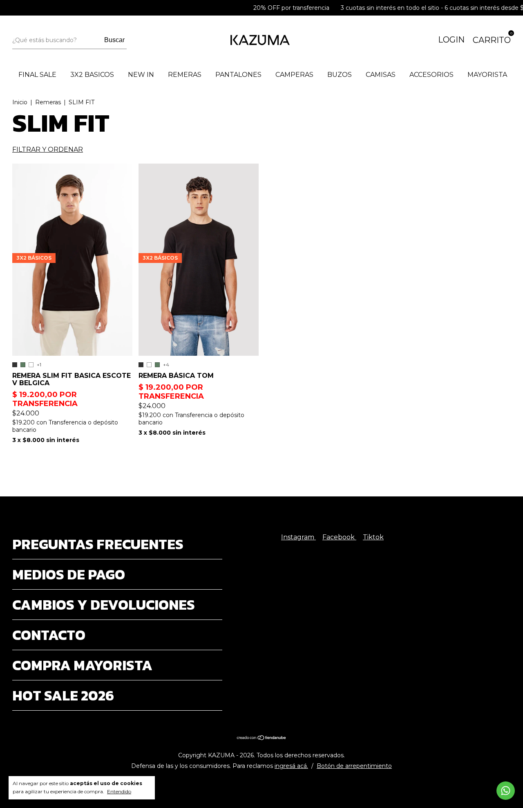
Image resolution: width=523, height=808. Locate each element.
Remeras (48, 102)
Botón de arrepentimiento (354, 766)
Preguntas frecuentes (97, 544)
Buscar (114, 39)
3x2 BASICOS (92, 75)
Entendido (119, 791)
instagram (298, 537)
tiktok (373, 537)
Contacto (48, 635)
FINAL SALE (37, 75)
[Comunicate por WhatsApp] (505, 790)
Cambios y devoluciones (103, 604)
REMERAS (184, 75)
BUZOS (339, 75)
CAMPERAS (294, 75)
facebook (339, 537)
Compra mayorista (82, 665)
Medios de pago (68, 574)
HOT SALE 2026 (63, 695)
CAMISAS (381, 75)
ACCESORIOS (431, 75)
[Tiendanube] (261, 738)
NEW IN (141, 75)
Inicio (19, 102)
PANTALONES (238, 75)
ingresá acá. (291, 766)
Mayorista (487, 75)
